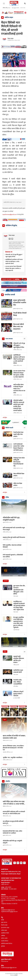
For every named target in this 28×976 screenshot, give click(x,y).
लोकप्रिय (8, 781)
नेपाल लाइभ (10, 38)
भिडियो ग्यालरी (9, 428)
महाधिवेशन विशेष (5, 933)
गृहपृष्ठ (2, 920)
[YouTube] (21, 862)
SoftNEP (16, 975)
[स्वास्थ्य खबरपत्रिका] (14, 954)
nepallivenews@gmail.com (9, 214)
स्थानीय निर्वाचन (4, 941)
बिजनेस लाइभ (4, 925)
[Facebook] (14, 862)
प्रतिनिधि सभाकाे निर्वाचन (6, 944)
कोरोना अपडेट (4, 938)
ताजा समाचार (9, 339)
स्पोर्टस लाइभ (4, 930)
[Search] (25, 3)
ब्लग (5, 720)
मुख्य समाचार (4, 922)
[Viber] (24, 862)
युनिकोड (3, 946)
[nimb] (14, 139)
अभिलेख (3, 936)
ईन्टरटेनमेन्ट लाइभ (5, 928)
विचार (5, 651)
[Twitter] (18, 862)
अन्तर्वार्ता (6, 581)
